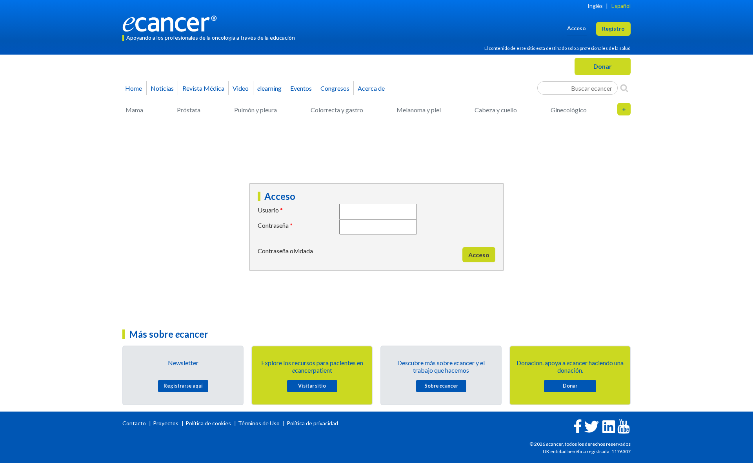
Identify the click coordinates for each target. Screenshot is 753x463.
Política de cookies (208, 423)
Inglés (595, 5)
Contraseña (273, 225)
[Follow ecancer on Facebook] (577, 425)
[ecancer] (171, 22)
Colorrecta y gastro (337, 109)
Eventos (301, 88)
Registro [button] (613, 28)
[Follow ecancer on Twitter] (591, 426)
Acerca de (371, 88)
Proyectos (166, 423)
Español (621, 5)
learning (269, 88)
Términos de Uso (259, 423)
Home (133, 88)
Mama (134, 109)
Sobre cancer (441, 385)
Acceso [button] (576, 28)
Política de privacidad (312, 423)
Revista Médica (203, 88)
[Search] (624, 88)
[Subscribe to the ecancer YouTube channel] (624, 425)
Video (241, 88)
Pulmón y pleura (255, 109)
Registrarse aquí (183, 385)
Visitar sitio (312, 385)
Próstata (188, 109)
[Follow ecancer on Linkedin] (609, 426)
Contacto (134, 423)
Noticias (162, 88)
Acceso (478, 254)
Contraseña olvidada (285, 250)
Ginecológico (569, 109)
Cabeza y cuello (496, 109)
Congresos (334, 88)
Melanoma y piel (419, 109)
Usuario (268, 210)
